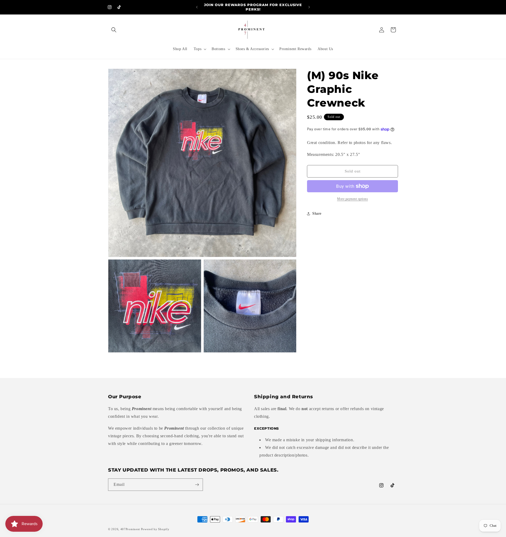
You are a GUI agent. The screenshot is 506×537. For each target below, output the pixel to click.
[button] (114, 30)
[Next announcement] (309, 7)
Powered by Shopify (155, 529)
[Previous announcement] (197, 7)
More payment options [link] (352, 199)
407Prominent (130, 529)
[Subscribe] (197, 484)
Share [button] (317, 214)
